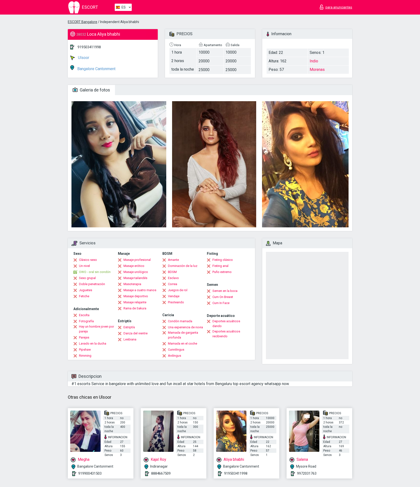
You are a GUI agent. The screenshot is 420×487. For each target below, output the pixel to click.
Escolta (84, 315)
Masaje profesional (137, 260)
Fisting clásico (222, 260)
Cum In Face (220, 303)
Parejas (84, 337)
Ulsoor (83, 57)
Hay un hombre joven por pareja (96, 329)
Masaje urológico (135, 272)
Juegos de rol (177, 290)
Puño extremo (222, 272)
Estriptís (129, 327)
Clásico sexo (88, 260)
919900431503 (90, 473)
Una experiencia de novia (185, 327)
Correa (172, 284)
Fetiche (84, 296)
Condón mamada (180, 321)
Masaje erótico (133, 266)
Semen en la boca (224, 291)
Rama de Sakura (134, 308)
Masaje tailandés (135, 278)
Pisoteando (176, 302)
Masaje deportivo (135, 296)
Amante (173, 260)
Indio (314, 61)
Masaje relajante (134, 302)
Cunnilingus (176, 349)
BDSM (172, 272)
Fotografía (86, 321)
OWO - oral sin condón (95, 272)
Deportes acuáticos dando (226, 323)
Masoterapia (132, 284)
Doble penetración (92, 284)
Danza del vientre (135, 333)
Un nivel (84, 266)
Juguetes (85, 290)
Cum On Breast (222, 297)
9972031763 (306, 473)
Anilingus (174, 355)
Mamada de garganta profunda (183, 335)
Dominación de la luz (182, 266)
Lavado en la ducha (92, 343)
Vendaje (173, 296)
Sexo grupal (87, 278)
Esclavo (173, 278)
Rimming (85, 355)
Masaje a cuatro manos (139, 290)
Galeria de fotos (94, 89)
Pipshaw (85, 349)
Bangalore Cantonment (95, 68)
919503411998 (89, 47)
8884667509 (161, 473)
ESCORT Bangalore (82, 22)
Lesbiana (129, 339)
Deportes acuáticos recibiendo (226, 334)
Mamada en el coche (182, 343)
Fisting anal (220, 266)
